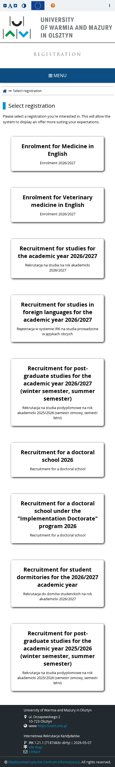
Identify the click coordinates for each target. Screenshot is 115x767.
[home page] (5, 90)
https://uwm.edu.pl (52, 725)
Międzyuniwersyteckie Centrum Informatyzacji (44, 762)
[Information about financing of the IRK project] (37, 5)
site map (35, 747)
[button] (5, 5)
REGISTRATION (57, 55)
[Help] (53, 5)
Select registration (31, 105)
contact (34, 751)
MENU (59, 75)
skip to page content (1, 1)
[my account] (109, 5)
